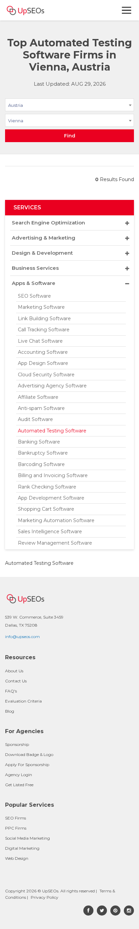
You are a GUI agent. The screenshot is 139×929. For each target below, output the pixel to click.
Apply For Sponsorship (27, 764)
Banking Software (39, 442)
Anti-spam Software (41, 408)
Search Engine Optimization (48, 222)
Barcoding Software (41, 464)
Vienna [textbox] (15, 120)
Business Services (35, 268)
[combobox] (69, 106)
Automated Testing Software (52, 431)
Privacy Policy (44, 897)
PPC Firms (15, 828)
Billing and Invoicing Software (53, 475)
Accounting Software (43, 352)
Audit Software (35, 419)
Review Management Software (55, 543)
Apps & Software (33, 283)
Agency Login (18, 774)
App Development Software (51, 498)
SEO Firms (15, 817)
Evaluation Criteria (23, 701)
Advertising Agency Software (52, 386)
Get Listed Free (19, 784)
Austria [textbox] (15, 105)
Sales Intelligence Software (50, 532)
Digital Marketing (22, 848)
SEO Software (34, 296)
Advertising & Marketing (43, 238)
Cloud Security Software (46, 375)
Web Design (16, 858)
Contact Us (16, 680)
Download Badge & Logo (29, 754)
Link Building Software (44, 318)
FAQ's (11, 690)
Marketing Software (41, 307)
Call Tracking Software (44, 330)
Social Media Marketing (27, 838)
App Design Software (43, 363)
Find (69, 136)
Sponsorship (17, 744)
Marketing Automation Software (56, 520)
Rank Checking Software (47, 487)
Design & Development (42, 253)
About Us (14, 670)
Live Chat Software (40, 341)
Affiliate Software (38, 397)
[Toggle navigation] (127, 10)
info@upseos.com (22, 636)
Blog (9, 711)
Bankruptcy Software (43, 453)
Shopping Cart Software (46, 509)
